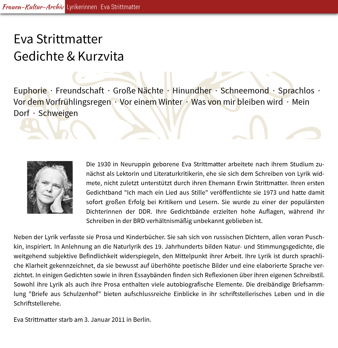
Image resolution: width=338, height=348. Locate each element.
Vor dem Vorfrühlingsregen (62, 102)
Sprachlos (296, 90)
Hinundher (192, 90)
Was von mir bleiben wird (237, 102)
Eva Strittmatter (120, 6)
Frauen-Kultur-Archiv (32, 7)
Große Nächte (138, 90)
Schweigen (58, 113)
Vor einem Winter (151, 102)
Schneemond (244, 90)
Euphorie (30, 90)
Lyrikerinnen (82, 6)
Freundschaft (80, 90)
